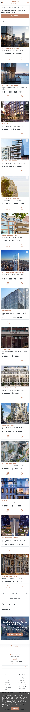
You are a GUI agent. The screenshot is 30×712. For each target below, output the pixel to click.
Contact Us (8, 685)
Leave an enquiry (15, 634)
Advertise (7, 682)
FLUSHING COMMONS (9, 463)
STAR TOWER (6, 311)
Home (7, 678)
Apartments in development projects (22, 683)
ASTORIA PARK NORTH (9, 576)
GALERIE (5, 500)
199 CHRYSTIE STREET (9, 161)
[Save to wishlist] (27, 28)
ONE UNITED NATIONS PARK (11, 48)
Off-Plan (22, 680)
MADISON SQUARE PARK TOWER (13, 272)
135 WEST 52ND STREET (10, 538)
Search (16, 16)
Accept (15, 709)
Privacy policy (8, 687)
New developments (22, 678)
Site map (7, 689)
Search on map (22, 686)
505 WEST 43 (6, 349)
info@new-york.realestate (15, 661)
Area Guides (22, 688)
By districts (6, 609)
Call (22, 59)
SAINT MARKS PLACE (9, 388)
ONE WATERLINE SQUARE (10, 85)
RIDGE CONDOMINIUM (9, 235)
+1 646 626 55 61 (15, 657)
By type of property (8, 604)
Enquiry (8, 59)
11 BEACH (5, 124)
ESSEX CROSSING (8, 425)
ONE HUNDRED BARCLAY (10, 198)
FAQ (8, 680)
